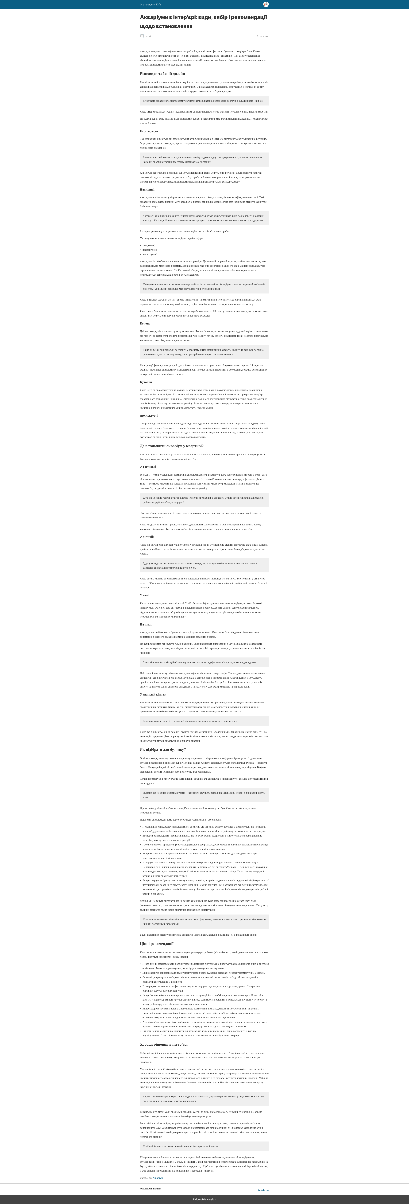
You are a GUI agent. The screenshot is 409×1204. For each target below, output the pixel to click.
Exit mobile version (204, 1199)
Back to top (263, 1190)
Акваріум (158, 1178)
